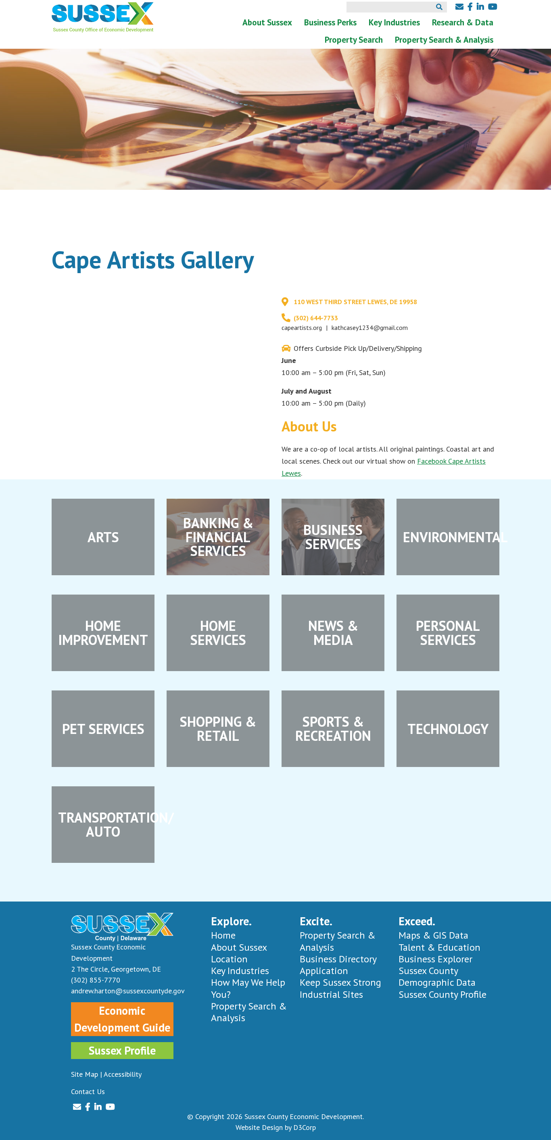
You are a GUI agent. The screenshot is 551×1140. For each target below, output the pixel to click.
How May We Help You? (248, 988)
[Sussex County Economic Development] (103, 17)
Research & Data (462, 22)
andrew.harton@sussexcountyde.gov (122, 990)
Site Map (84, 1074)
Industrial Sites (331, 994)
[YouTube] (492, 7)
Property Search (354, 39)
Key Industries (394, 22)
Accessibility (123, 1074)
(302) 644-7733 (316, 318)
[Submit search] (439, 7)
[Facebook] (470, 7)
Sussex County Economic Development (303, 1116)
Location (229, 959)
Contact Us (88, 1091)
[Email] (459, 7)
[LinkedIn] (480, 7)
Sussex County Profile (442, 994)
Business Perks (330, 22)
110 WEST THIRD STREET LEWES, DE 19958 (355, 302)
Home (223, 935)
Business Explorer (435, 959)
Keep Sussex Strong (340, 982)
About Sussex (267, 22)
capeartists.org (302, 327)
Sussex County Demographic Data (437, 976)
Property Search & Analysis (444, 39)
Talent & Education (439, 947)
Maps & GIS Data (433, 935)
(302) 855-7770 (95, 980)
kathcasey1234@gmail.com (370, 327)
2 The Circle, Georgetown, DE (116, 969)
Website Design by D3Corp (276, 1127)
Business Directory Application (338, 965)
